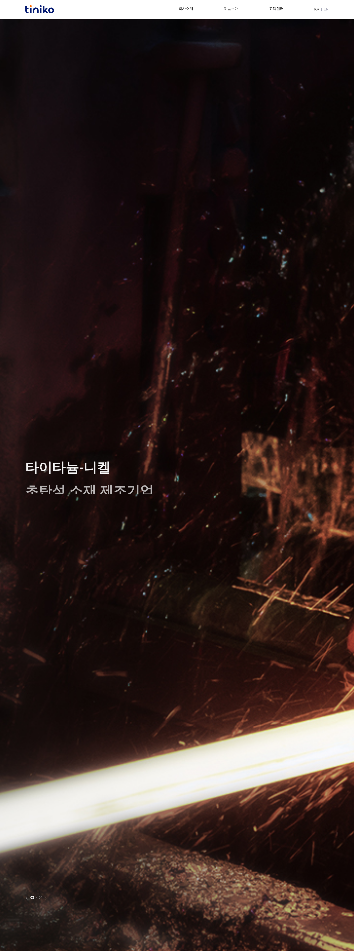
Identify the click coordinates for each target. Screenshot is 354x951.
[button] (26, 898)
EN (326, 9)
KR (316, 9)
